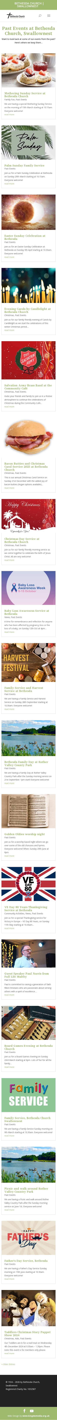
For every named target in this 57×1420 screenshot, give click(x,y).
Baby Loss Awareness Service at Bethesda (26, 612)
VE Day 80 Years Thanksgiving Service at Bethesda (25, 908)
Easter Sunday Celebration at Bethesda (24, 237)
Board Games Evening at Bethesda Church (28, 1047)
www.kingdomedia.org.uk (36, 1415)
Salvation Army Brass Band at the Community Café (28, 387)
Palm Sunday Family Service (24, 165)
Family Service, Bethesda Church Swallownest (27, 1119)
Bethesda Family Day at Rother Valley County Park (26, 763)
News (7, 617)
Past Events (21, 99)
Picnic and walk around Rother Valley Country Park (26, 1190)
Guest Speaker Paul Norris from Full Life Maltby (26, 975)
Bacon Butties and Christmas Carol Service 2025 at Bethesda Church (26, 466)
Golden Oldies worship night (24, 834)
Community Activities (14, 913)
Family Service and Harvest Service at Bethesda (23, 689)
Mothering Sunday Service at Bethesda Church (24, 95)
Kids (17, 1338)
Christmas (9, 315)
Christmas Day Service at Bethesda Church (21, 540)
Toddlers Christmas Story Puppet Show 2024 (27, 1333)
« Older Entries (8, 1364)
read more (9, 114)
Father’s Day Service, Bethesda (26, 1260)
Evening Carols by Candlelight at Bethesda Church (27, 310)
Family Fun (9, 99)
